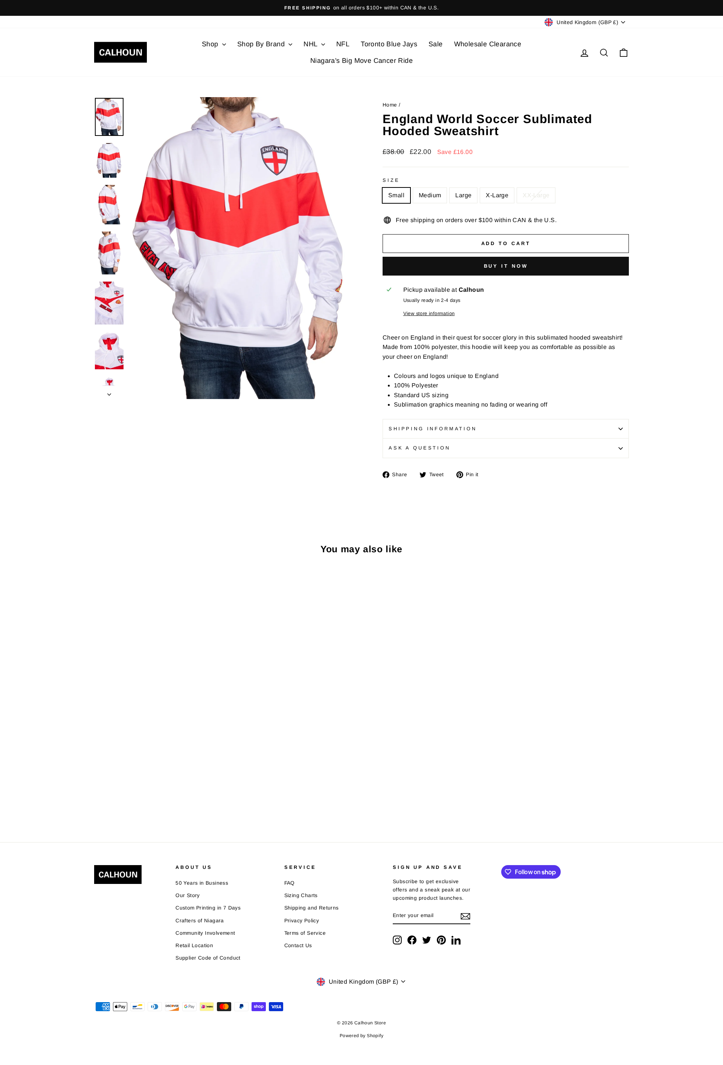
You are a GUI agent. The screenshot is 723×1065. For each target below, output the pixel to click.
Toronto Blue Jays (389, 44)
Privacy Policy (301, 920)
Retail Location (194, 945)
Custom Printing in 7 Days (208, 908)
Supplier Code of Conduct (208, 958)
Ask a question (419, 448)
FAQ (289, 883)
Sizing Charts (301, 895)
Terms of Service (305, 933)
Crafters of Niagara (199, 920)
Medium (430, 195)
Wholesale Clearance (488, 44)
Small (396, 195)
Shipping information (433, 428)
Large (463, 195)
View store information (429, 313)
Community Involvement (205, 933)
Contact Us (298, 945)
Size (391, 180)
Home (390, 105)
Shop (211, 44)
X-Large (497, 195)
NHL (311, 44)
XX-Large (536, 195)
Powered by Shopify (361, 1035)
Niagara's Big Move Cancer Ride (361, 60)
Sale (436, 44)
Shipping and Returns (311, 908)
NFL (342, 44)
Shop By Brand (262, 44)
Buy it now (506, 266)
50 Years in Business (201, 883)
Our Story (187, 895)
